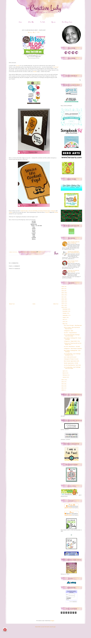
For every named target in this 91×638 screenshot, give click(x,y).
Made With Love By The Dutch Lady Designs (45, 626)
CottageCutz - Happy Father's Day (72, 341)
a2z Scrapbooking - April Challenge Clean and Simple (72, 368)
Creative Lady (45, 8)
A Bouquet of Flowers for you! (71, 359)
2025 (62, 288)
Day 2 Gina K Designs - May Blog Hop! (73, 325)
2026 (62, 286)
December (65, 309)
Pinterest (47, 212)
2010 (62, 390)
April (64, 371)
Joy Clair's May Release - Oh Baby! (72, 346)
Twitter (10, 212)
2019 (62, 301)
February (65, 375)
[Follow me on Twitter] (76, 53)
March (64, 373)
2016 (62, 307)
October (65, 313)
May (64, 323)
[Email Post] (37, 251)
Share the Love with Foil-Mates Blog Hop (73, 271)
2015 (62, 379)
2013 (62, 383)
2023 (62, 292)
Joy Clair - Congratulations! (70, 332)
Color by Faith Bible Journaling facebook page (39, 210)
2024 (62, 290)
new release (34, 252)
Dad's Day (15, 252)
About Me (31, 22)
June (64, 321)
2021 (62, 297)
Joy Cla (17, 65)
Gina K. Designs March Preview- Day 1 (73, 262)
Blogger (52, 620)
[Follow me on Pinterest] (73, 53)
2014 (62, 381)
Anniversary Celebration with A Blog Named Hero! (74, 252)
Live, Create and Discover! (70, 357)
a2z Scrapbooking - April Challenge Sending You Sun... (72, 354)
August (64, 317)
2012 (62, 386)
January (65, 377)
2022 (62, 294)
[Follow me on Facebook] (66, 53)
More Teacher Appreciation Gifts (71, 361)
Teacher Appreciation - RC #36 (71, 363)
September (65, 315)
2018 (62, 303)
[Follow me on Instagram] (69, 53)
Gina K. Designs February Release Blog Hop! (73, 242)
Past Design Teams (67, 22)
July (64, 319)
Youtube (56, 212)
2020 (62, 299)
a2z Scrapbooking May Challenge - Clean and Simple (72, 335)
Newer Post (12, 303)
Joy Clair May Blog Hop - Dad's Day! (72, 365)
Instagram (53, 210)
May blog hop (26, 252)
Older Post (55, 303)
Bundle (34, 71)
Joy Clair (20, 252)
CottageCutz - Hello (68, 330)
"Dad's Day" (56, 67)
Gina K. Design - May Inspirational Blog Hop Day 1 (72, 328)
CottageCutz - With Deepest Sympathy (73, 348)
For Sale (42, 22)
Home (20, 22)
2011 (62, 388)
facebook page (24, 210)
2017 (62, 305)
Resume (53, 22)
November (65, 311)
